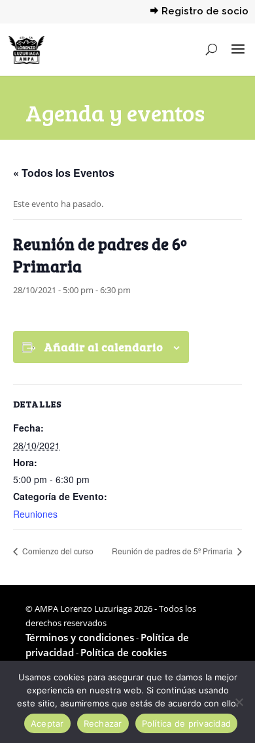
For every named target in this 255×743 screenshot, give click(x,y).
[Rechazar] (238, 701)
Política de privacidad (186, 723)
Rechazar (103, 723)
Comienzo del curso (57, 550)
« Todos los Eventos (63, 172)
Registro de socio (205, 12)
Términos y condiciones (80, 637)
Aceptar (47, 723)
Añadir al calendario (103, 347)
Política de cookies (123, 652)
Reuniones (35, 513)
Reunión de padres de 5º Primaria (173, 550)
